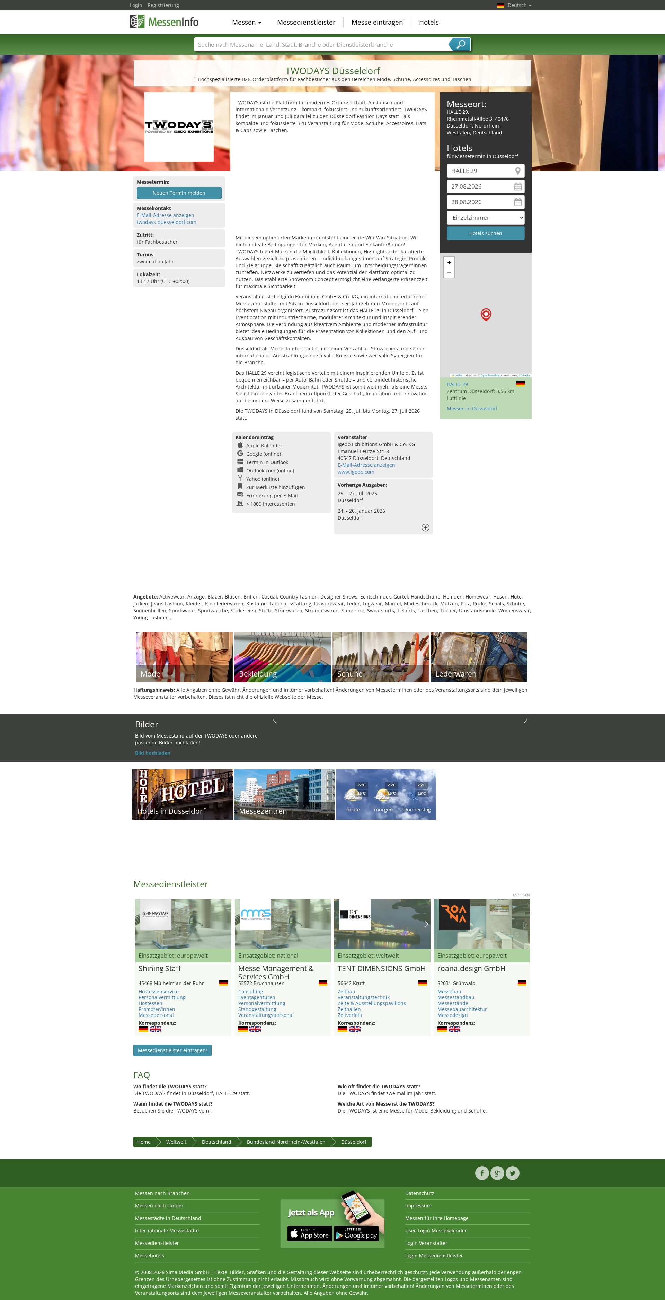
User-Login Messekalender (436, 1230)
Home (144, 1141)
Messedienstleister (306, 22)
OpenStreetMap (490, 375)
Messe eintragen (377, 22)
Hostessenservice (159, 991)
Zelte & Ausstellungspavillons (372, 1003)
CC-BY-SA (524, 375)
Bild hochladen (152, 753)
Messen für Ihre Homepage (437, 1218)
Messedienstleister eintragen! (172, 1050)
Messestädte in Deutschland (168, 1218)
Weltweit (176, 1141)
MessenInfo (164, 21)
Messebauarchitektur (462, 1009)
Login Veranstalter (426, 1243)
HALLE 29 (457, 384)
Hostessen (150, 1003)
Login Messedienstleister (434, 1255)
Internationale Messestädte (167, 1230)
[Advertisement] (332, 185)
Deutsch (518, 5)
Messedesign (452, 1015)
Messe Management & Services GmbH (276, 972)
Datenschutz (419, 1193)
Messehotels (149, 1255)
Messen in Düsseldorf (472, 408)
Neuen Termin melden (179, 193)
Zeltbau (346, 991)
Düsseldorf (353, 1141)
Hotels (429, 22)
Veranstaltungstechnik (364, 997)
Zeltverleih (350, 1015)
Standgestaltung (257, 1009)
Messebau (449, 991)
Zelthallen (349, 1009)
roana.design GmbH (471, 968)
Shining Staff (160, 968)
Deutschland (216, 1141)
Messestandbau (456, 997)
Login (136, 5)
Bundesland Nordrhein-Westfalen (286, 1141)
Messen (245, 22)
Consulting (250, 991)
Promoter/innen (157, 1009)
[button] (486, 315)
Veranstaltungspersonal (266, 1015)
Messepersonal (156, 1015)
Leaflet (458, 375)
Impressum (418, 1205)
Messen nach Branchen (162, 1193)
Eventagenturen (256, 997)
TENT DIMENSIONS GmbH (382, 968)
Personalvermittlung (162, 997)
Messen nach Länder (159, 1205)
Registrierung (163, 5)
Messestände (452, 1003)
